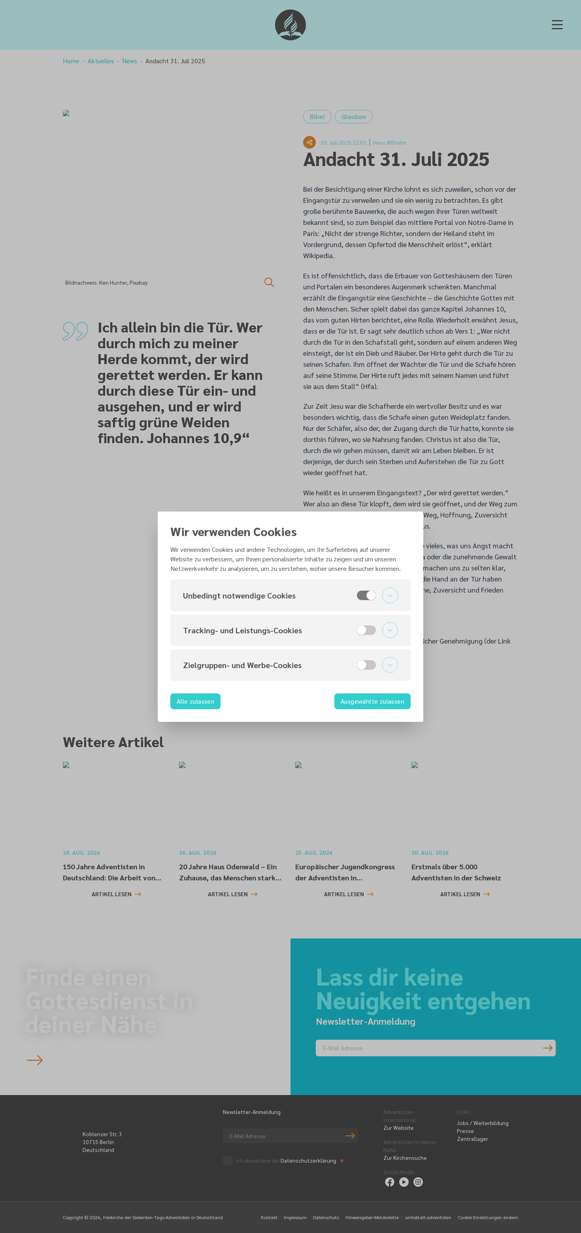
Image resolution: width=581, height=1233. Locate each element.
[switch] (366, 595)
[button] (290, 595)
